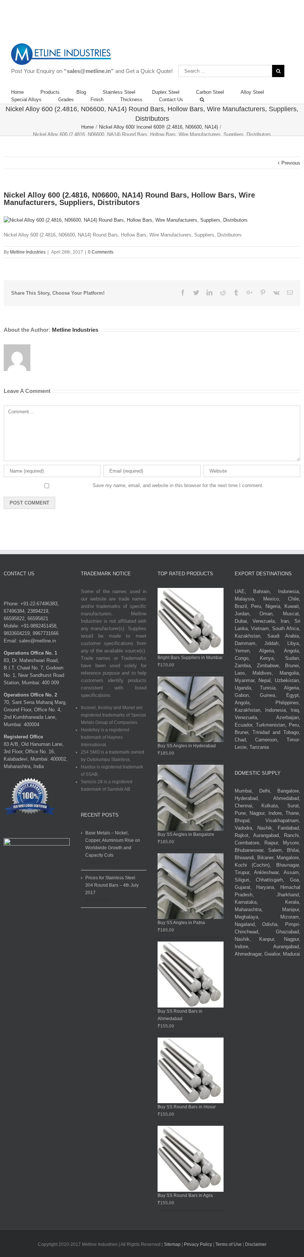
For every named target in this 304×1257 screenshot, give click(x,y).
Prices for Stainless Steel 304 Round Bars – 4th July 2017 (112, 885)
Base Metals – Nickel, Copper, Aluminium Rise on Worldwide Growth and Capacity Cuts (112, 844)
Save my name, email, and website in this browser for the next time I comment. (178, 485)
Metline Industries (28, 252)
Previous (290, 163)
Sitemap (172, 1244)
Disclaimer (256, 1244)
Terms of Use (229, 1244)
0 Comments (100, 252)
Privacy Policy (198, 1244)
